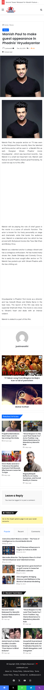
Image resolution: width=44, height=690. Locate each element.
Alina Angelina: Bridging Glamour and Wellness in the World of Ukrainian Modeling (28, 579)
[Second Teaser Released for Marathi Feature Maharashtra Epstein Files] (11, 602)
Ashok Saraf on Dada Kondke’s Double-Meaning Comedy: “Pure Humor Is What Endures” (10, 646)
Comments (35, 531)
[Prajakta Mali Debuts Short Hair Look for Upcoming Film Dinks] (11, 426)
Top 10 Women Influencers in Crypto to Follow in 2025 (28, 548)
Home (6, 25)
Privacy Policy (17, 671)
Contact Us (24, 675)
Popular (7, 531)
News (12, 25)
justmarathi (8, 48)
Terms (37, 671)
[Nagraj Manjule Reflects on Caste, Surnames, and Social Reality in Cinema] (32, 461)
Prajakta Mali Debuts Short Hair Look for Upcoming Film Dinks (10, 436)
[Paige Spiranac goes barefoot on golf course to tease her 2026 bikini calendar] (8, 569)
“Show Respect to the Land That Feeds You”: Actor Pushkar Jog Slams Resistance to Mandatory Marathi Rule (32, 439)
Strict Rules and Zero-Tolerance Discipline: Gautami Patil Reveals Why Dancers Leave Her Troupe (11, 468)
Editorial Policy (28, 671)
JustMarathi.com (22, 667)
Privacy (16, 675)
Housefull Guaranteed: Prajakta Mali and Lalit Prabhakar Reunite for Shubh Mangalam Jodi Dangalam (32, 646)
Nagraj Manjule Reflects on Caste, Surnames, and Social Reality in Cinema (32, 477)
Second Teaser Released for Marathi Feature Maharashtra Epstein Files (11, 613)
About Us (8, 671)
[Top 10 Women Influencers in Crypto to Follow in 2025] (8, 550)
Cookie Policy (8, 675)
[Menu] (3, 10)
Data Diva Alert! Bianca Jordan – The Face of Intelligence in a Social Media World (20, 540)
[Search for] (41, 10)
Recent (21, 531)
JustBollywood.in (35, 675)
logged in (18, 500)
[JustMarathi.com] (11, 9)
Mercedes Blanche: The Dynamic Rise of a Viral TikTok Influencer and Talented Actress (21, 558)
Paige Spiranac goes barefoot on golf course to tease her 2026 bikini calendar (29, 568)
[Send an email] (13, 48)
